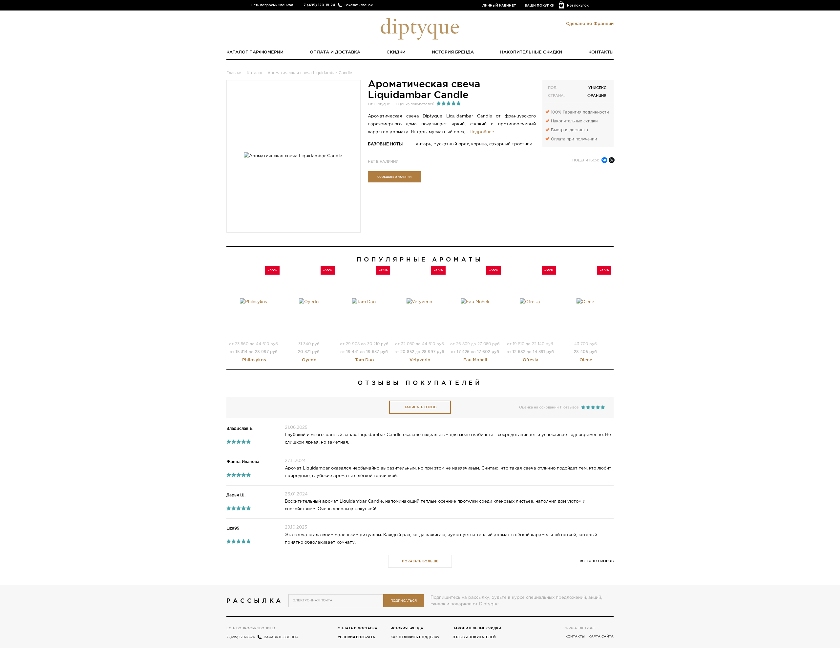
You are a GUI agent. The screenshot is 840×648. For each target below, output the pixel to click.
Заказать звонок (359, 5)
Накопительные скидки (531, 52)
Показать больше (420, 561)
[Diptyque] (420, 28)
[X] (612, 160)
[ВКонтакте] (604, 160)
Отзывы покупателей (474, 637)
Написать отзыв (420, 407)
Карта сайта (601, 636)
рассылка (254, 600)
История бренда (453, 52)
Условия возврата (356, 637)
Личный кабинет (499, 5)
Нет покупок (578, 5)
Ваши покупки (540, 5)
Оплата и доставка (335, 52)
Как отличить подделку (414, 637)
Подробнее (482, 132)
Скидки (396, 52)
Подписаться (403, 600)
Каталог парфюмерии (255, 52)
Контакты (601, 52)
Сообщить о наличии (394, 176)
